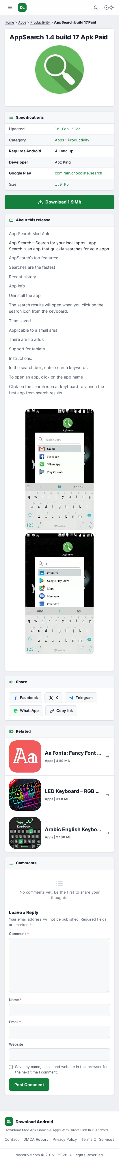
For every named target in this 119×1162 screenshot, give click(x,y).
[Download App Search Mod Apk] (59, 593)
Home (9, 22)
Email (15, 1022)
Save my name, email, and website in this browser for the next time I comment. (61, 1069)
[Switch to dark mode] (109, 7)
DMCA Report (35, 1139)
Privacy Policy (65, 1139)
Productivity (40, 22)
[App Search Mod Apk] (59, 469)
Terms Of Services (97, 1139)
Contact (12, 1139)
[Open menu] (10, 7)
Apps (22, 22)
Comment (19, 933)
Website (16, 1044)
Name (15, 1000)
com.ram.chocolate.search (78, 173)
